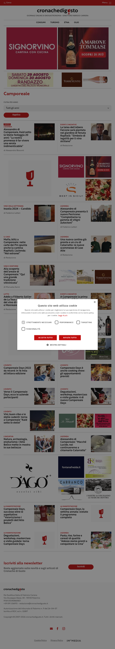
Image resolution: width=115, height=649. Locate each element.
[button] (57, 345)
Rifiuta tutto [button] (70, 337)
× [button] (95, 302)
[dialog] (57, 324)
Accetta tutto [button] (45, 337)
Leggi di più (62, 315)
